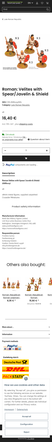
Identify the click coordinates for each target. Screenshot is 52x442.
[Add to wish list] (44, 33)
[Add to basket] (4, 26)
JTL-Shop (30, 439)
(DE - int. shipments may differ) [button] (14, 138)
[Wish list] (42, 3)
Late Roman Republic (20, 105)
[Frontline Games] (15, 3)
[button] (37, 3)
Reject (26, 432)
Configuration (26, 424)
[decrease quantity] (5, 150)
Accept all (26, 416)
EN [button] (29, 2)
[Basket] (47, 3)
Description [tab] (8, 173)
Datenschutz (22, 409)
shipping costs (26, 124)
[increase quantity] (47, 150)
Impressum (9, 409)
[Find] (47, 9)
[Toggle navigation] (3, 1)
